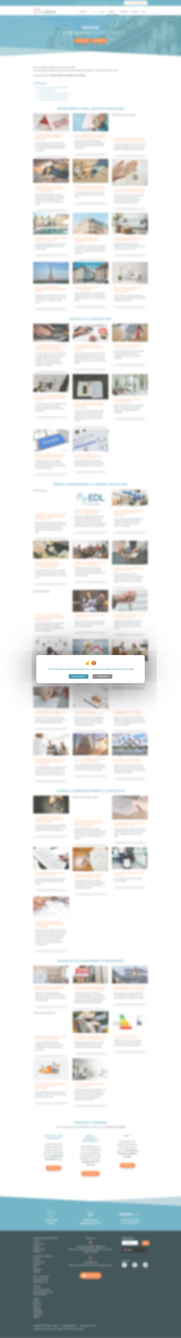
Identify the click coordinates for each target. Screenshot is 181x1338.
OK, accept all (78, 676)
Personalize (102, 676)
